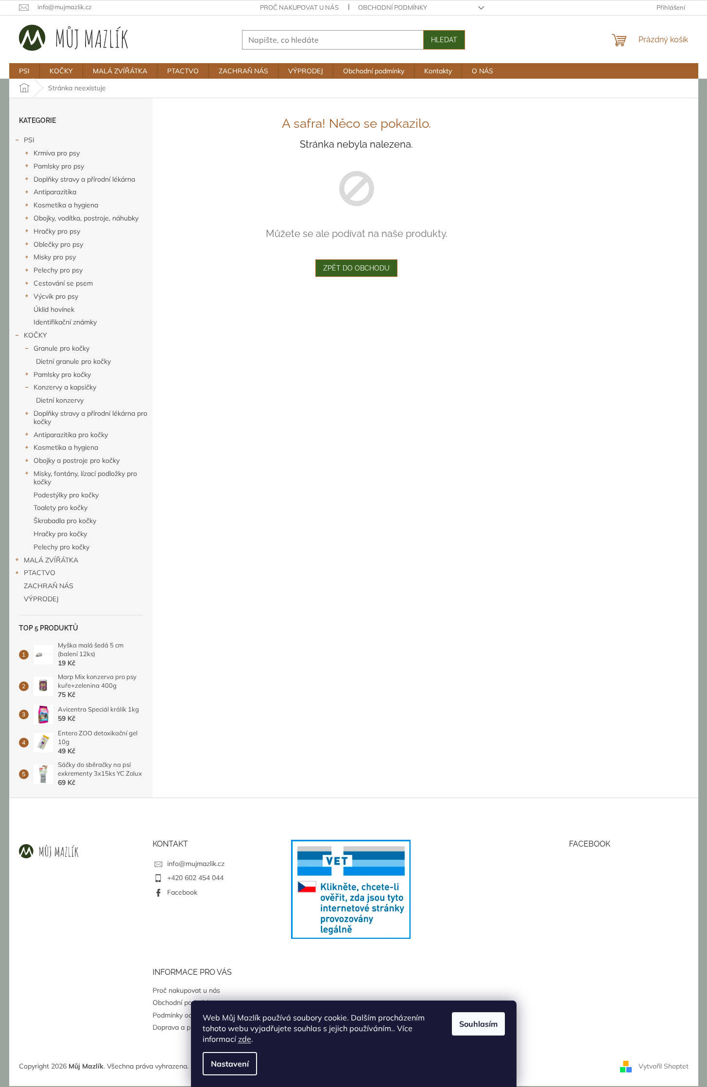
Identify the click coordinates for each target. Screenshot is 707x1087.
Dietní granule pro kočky (73, 361)
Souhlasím (478, 1024)
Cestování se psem (63, 283)
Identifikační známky (65, 322)
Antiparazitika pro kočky (71, 434)
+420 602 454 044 (195, 877)
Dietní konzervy (60, 400)
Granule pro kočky (61, 348)
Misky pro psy (55, 257)
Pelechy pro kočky (61, 547)
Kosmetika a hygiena (66, 205)
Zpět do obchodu (356, 268)
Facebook (182, 892)
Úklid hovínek (54, 309)
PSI (29, 140)
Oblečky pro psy (58, 244)
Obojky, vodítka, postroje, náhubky (86, 218)
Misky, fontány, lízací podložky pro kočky (85, 477)
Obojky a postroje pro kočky (77, 460)
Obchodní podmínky (392, 7)
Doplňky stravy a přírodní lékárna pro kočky (90, 417)
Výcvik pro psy (56, 296)
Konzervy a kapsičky (65, 387)
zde (244, 1039)
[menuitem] (24, 71)
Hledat (444, 40)
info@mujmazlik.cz (195, 863)
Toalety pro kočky (60, 507)
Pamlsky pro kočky (62, 374)
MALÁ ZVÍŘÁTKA (51, 560)
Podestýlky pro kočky (66, 495)
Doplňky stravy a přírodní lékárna (84, 179)
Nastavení (230, 1064)
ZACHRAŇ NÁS (48, 585)
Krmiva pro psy (57, 153)
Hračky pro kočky (60, 533)
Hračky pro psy (57, 231)
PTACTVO (39, 572)
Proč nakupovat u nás (299, 7)
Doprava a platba (179, 1027)
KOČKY (35, 335)
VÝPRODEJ (41, 598)
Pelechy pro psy (58, 270)
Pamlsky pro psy (59, 166)
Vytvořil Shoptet (663, 1065)
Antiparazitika (55, 191)
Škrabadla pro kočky (65, 520)
